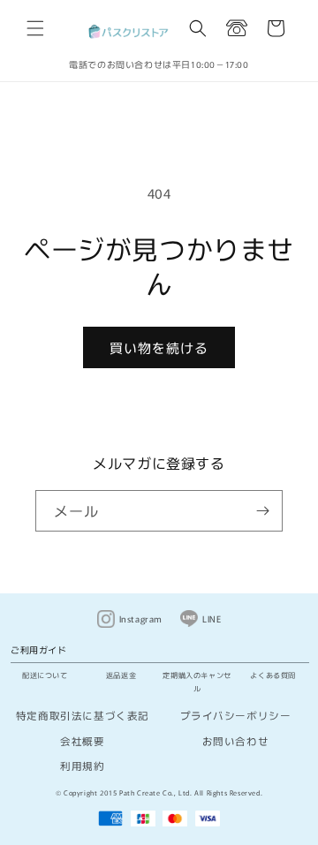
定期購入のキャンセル (197, 681)
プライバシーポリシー (236, 715)
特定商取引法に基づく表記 (82, 715)
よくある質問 (273, 674)
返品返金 (121, 674)
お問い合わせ (235, 741)
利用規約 (82, 765)
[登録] (262, 511)
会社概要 (82, 741)
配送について (45, 674)
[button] (35, 28)
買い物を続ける (159, 347)
